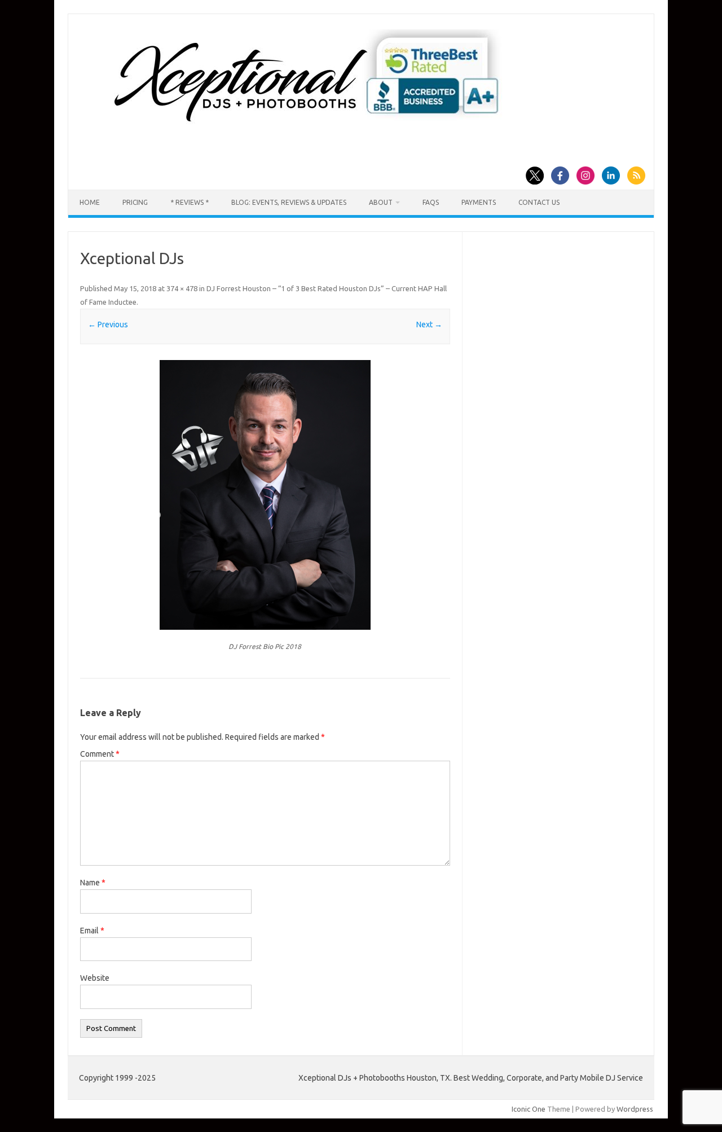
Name (92, 882)
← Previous (108, 324)
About (381, 202)
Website (94, 977)
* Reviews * (189, 202)
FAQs (430, 202)
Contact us (539, 202)
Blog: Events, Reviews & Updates (288, 202)
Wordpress (635, 1109)
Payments (478, 202)
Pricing (135, 202)
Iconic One (528, 1109)
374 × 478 (181, 288)
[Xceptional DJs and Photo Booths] (315, 126)
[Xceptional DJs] (265, 495)
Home (90, 202)
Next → (429, 324)
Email (92, 930)
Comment (100, 753)
